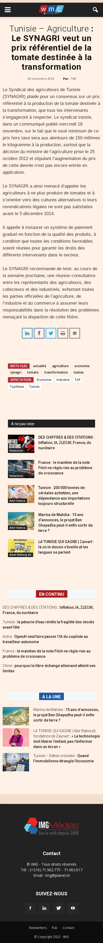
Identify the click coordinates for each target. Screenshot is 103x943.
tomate (33, 372)
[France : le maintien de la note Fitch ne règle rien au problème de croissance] (21, 469)
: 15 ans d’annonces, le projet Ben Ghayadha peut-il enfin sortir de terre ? (66, 715)
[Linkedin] (44, 908)
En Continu (51, 594)
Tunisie (34, 386)
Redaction (16, 450)
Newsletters (38, 928)
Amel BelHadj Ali (20, 555)
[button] (95, 10)
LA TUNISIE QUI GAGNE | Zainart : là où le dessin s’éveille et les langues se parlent (66, 547)
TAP (73, 79)
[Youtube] (73, 908)
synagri (15, 372)
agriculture (60, 366)
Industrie (63, 379)
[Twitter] (58, 908)
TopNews (17, 386)
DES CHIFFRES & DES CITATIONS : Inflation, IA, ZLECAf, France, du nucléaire (66, 442)
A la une (51, 696)
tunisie (79, 372)
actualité (39, 366)
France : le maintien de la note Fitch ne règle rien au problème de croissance (65, 467)
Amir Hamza (17, 500)
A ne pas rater (23, 424)
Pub (55, 928)
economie (82, 366)
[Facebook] (30, 908)
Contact (68, 928)
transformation (56, 372)
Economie (44, 379)
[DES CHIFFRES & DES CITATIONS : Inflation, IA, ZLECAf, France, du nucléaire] (21, 444)
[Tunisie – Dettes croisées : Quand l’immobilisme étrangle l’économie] (16, 762)
